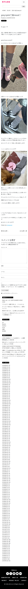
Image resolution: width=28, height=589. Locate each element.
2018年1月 (5, 519)
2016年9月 (5, 545)
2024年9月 (5, 405)
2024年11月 (5, 402)
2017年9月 (5, 526)
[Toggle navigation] (24, 2)
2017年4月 (5, 534)
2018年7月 (5, 508)
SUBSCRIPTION (5, 577)
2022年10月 (5, 445)
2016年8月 (5, 547)
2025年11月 (5, 381)
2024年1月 (5, 419)
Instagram (9, 225)
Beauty (4, 324)
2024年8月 (5, 407)
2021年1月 (5, 466)
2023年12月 (5, 421)
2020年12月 (5, 468)
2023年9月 (5, 426)
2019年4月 (5, 492)
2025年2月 (5, 397)
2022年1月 (5, 459)
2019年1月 (5, 498)
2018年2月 (5, 517)
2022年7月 (5, 451)
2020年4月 (5, 473)
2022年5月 (5, 452)
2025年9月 (5, 384)
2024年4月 (5, 414)
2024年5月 (5, 412)
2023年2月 (5, 438)
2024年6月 (5, 410)
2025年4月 (5, 393)
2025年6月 (5, 390)
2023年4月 (5, 435)
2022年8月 (5, 449)
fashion (4, 326)
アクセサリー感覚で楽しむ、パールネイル (13, 304)
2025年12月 (5, 379)
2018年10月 (5, 503)
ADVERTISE (23, 577)
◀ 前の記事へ (4, 231)
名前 (2, 266)
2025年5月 (5, 391)
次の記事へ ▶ (23, 231)
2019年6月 (5, 489)
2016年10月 (5, 543)
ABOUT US (15, 577)
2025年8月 (5, 386)
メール (3, 271)
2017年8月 (5, 527)
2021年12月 (5, 461)
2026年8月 (5, 365)
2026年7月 (5, 367)
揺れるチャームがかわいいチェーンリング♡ (13, 342)
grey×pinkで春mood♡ (11, 15)
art (3, 322)
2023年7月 (5, 430)
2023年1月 (5, 440)
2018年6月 (5, 510)
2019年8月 (5, 485)
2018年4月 (5, 513)
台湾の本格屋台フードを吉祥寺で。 (11, 338)
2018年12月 (5, 499)
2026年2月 (5, 376)
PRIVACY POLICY (14, 580)
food (3, 327)
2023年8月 (5, 428)
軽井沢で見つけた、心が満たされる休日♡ (13, 310)
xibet (5, 344)
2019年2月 (5, 496)
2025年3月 (5, 395)
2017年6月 (5, 531)
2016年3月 (5, 555)
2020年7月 (5, 470)
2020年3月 (5, 475)
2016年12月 (5, 540)
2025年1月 (5, 398)
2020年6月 (5, 472)
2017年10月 (5, 524)
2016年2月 (5, 557)
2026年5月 (5, 370)
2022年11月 (5, 444)
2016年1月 (5, 559)
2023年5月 (5, 433)
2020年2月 (5, 477)
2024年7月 (5, 409)
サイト (3, 277)
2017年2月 (5, 536)
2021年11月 (5, 463)
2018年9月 (5, 505)
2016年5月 (5, 552)
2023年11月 (5, 423)
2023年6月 (5, 431)
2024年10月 (5, 404)
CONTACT (23, 580)
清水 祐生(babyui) (16, 10)
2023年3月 (5, 437)
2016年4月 (5, 553)
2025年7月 (5, 388)
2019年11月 (5, 480)
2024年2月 (5, 417)
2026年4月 (5, 372)
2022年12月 (5, 442)
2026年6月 (5, 369)
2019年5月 (5, 491)
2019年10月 (5, 482)
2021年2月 (5, 465)
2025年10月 (5, 383)
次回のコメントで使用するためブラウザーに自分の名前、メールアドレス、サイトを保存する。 (13, 285)
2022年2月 (5, 458)
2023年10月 (5, 424)
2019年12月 (5, 478)
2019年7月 (5, 487)
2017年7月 (5, 529)
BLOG (8, 10)
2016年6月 (5, 550)
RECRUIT (4, 580)
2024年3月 (5, 416)
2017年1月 (5, 538)
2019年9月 (5, 484)
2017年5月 (5, 533)
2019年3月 (5, 494)
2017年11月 (5, 522)
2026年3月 (5, 374)
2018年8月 (5, 506)
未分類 (4, 331)
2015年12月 (5, 560)
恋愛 (3, 329)
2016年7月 (5, 548)
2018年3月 (5, 515)
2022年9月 (5, 447)
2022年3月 (5, 456)
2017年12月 (5, 520)
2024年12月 (5, 400)
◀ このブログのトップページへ (9, 293)
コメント (4, 247)
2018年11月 (5, 501)
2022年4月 (5, 454)
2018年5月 (5, 512)
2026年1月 (5, 377)
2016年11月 (5, 541)
